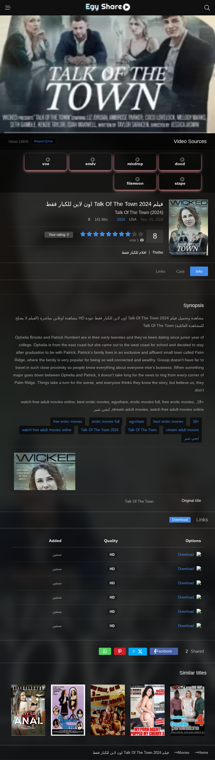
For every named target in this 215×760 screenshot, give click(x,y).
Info (199, 271)
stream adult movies (182, 430)
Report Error (43, 141)
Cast (180, 271)
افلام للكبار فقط (134, 252)
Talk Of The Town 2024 (99, 430)
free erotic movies (67, 421)
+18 (196, 421)
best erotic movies (168, 421)
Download (180, 520)
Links (160, 271)
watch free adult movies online (46, 430)
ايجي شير (191, 438)
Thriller (157, 252)
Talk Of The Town (142, 430)
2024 (121, 219)
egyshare (136, 421)
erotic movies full (106, 421)
